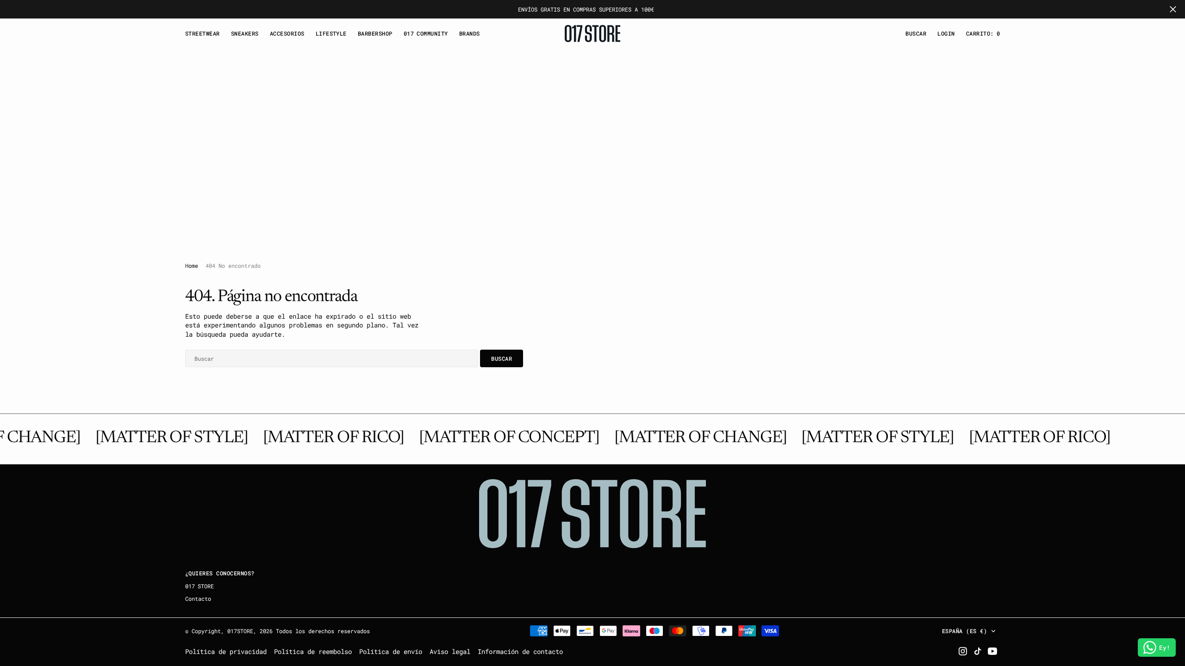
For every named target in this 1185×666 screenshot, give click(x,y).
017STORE (240, 631)
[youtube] (992, 651)
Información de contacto (520, 651)
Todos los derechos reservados (323, 631)
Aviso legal (450, 651)
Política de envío (390, 651)
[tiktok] (977, 651)
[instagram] (962, 651)
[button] (945, 33)
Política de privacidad (226, 651)
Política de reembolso (313, 651)
